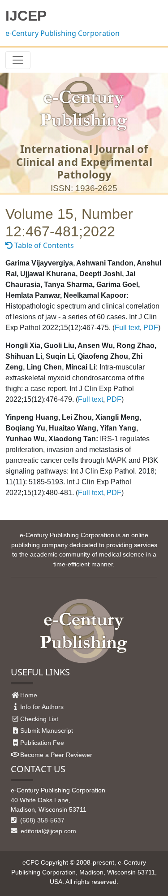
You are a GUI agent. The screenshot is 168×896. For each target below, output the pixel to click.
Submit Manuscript (46, 730)
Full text (127, 327)
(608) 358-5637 (41, 820)
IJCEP (26, 16)
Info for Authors (42, 706)
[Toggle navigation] (17, 60)
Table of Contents (43, 245)
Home (28, 695)
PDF (150, 327)
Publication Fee (42, 742)
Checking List (39, 718)
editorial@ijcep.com (47, 831)
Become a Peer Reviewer (56, 754)
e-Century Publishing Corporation (62, 33)
